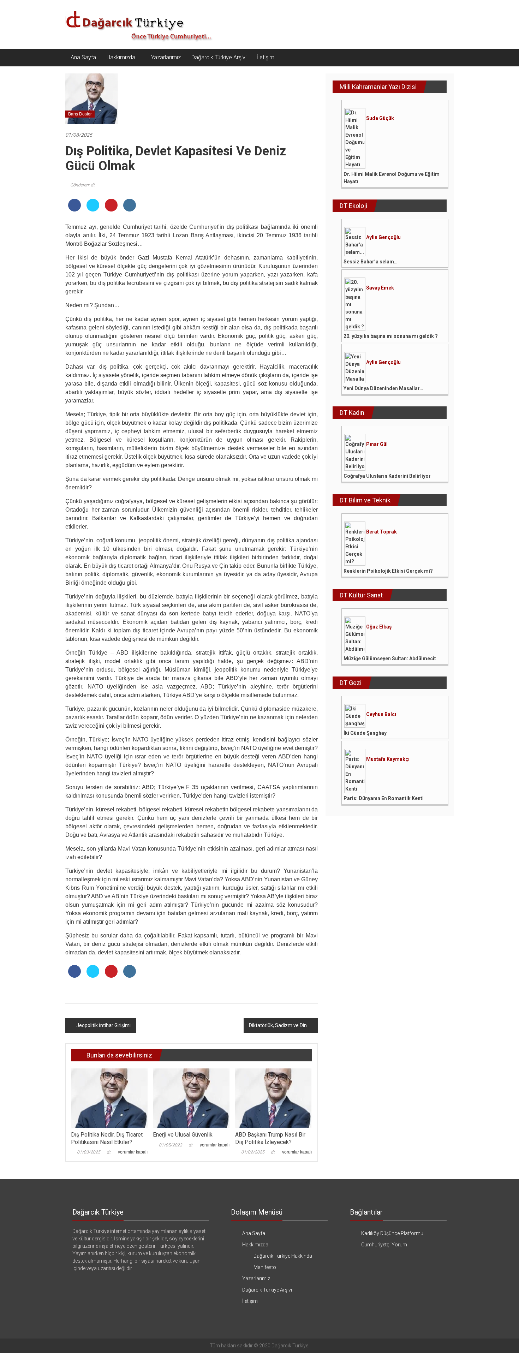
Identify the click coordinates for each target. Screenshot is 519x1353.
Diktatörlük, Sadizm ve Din (278, 1025)
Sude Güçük (380, 118)
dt (109, 1152)
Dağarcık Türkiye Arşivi (218, 57)
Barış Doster (80, 114)
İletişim (265, 57)
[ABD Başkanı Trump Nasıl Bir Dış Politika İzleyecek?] (273, 1098)
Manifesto (264, 1267)
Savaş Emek (380, 288)
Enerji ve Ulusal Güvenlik (183, 1134)
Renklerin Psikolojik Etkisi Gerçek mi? (388, 571)
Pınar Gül (377, 444)
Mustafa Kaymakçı (388, 759)
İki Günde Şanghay (365, 733)
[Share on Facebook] (74, 209)
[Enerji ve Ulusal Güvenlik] (191, 1098)
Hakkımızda (121, 57)
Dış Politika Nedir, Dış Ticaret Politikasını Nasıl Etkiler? (107, 1138)
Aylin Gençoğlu (383, 237)
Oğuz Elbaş (379, 627)
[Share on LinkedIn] (129, 209)
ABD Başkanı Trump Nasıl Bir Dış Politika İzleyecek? (270, 1138)
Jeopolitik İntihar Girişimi (103, 1025)
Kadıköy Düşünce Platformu (392, 1233)
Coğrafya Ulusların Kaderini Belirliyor (387, 476)
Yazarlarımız (166, 57)
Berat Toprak (381, 532)
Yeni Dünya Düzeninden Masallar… (383, 388)
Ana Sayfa (83, 57)
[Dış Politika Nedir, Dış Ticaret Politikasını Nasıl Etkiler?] (109, 1098)
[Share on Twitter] (92, 209)
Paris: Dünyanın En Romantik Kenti (384, 798)
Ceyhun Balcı (381, 714)
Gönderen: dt (82, 185)
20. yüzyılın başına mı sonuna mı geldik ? (391, 336)
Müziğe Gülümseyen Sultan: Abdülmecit (390, 658)
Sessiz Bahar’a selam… (371, 261)
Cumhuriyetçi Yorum (384, 1244)
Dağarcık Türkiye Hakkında (282, 1256)
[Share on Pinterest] (111, 209)
